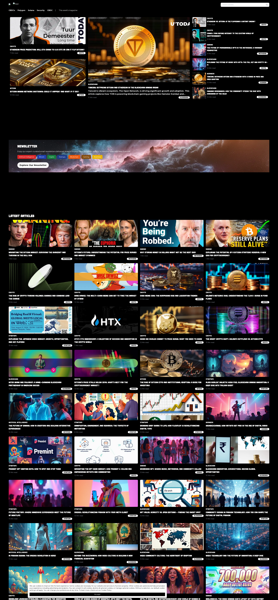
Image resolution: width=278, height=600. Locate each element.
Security (41, 10)
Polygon (21, 10)
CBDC (50, 10)
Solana (31, 10)
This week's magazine (66, 10)
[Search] (267, 5)
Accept (97, 594)
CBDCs (12, 10)
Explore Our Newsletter (33, 165)
